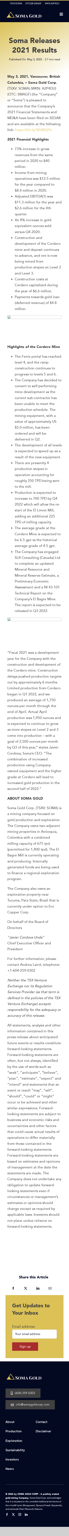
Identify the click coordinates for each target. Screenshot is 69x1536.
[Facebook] (13, 1288)
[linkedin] (26, 1514)
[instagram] (19, 1514)
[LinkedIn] (38, 1288)
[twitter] (13, 1514)
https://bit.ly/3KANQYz (33, 130)
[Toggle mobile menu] (61, 14)
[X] (25, 1288)
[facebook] (7, 1514)
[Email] (50, 1288)
